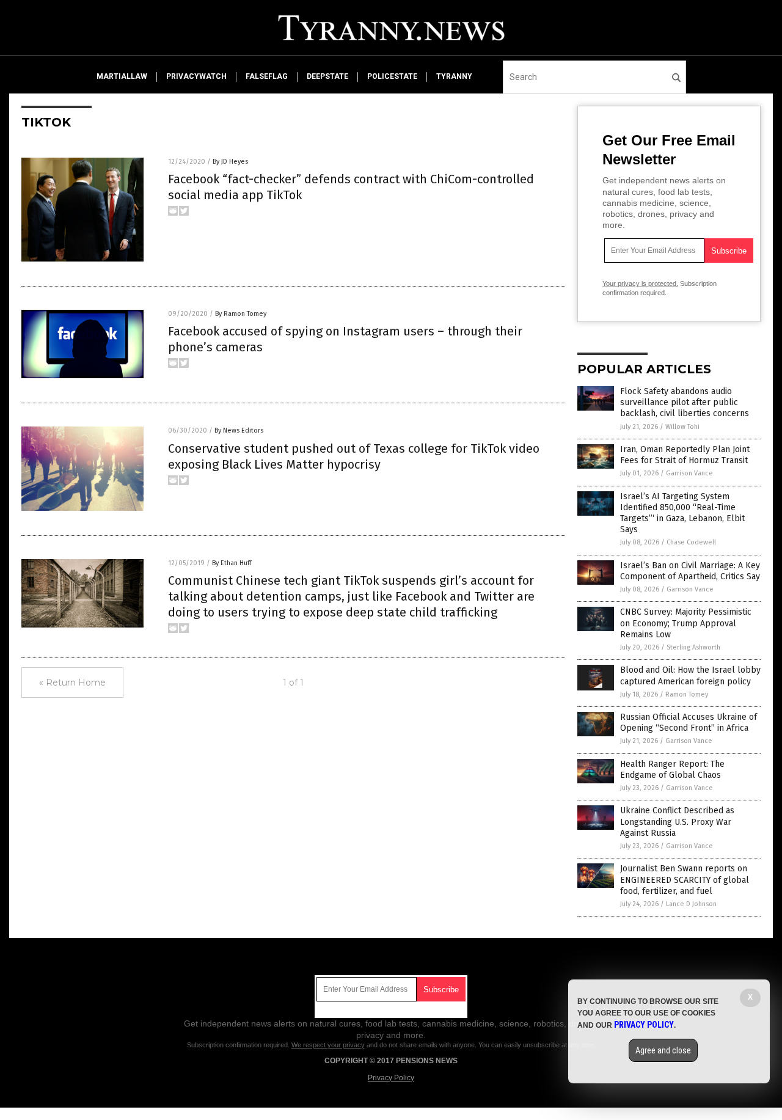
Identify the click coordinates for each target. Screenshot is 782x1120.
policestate (392, 76)
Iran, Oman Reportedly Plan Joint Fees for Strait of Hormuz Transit (685, 455)
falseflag (267, 76)
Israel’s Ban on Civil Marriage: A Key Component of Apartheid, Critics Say (690, 571)
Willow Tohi (682, 427)
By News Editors (238, 430)
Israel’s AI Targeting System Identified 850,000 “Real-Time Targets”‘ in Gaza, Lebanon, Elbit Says (682, 513)
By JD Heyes (230, 162)
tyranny (454, 76)
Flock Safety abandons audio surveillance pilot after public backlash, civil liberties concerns (684, 402)
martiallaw (122, 76)
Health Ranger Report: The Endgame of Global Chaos (672, 769)
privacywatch (196, 76)
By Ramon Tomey (240, 314)
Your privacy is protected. (640, 283)
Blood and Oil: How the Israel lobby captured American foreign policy (690, 675)
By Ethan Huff (231, 563)
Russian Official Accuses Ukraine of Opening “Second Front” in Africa (688, 722)
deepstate (327, 76)
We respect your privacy (328, 1045)
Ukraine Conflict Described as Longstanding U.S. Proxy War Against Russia (677, 821)
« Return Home (72, 682)
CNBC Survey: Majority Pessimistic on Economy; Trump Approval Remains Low (685, 623)
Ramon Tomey (686, 694)
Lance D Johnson (691, 904)
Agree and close (663, 1050)
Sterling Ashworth (693, 647)
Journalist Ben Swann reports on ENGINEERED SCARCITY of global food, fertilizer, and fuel (684, 879)
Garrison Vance (689, 473)
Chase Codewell (691, 542)
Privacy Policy (391, 1078)
